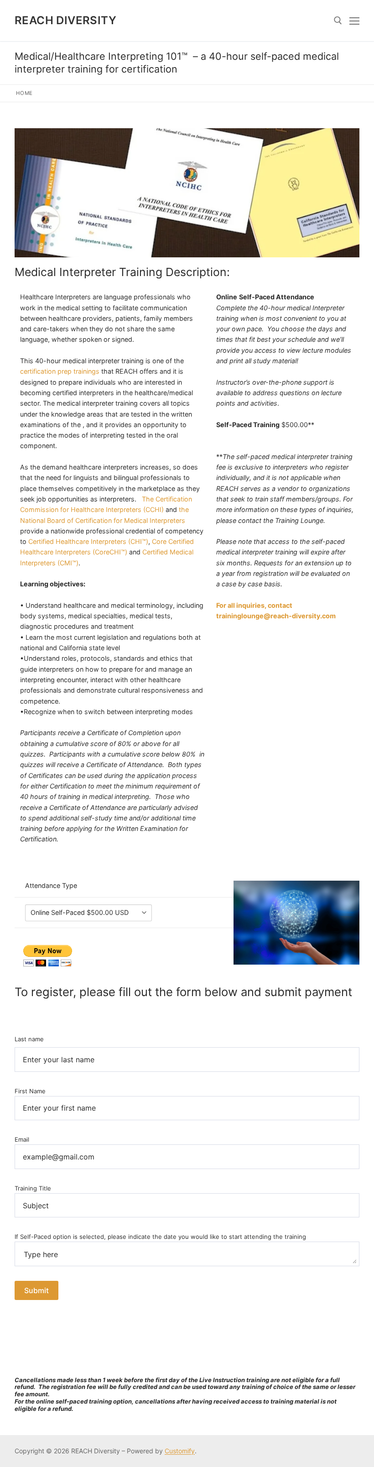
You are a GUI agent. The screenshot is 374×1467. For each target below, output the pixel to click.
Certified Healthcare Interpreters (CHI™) (88, 541)
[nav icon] (354, 20)
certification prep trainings (59, 371)
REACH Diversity (65, 20)
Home (24, 93)
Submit (36, 1290)
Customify (180, 1451)
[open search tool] (338, 20)
